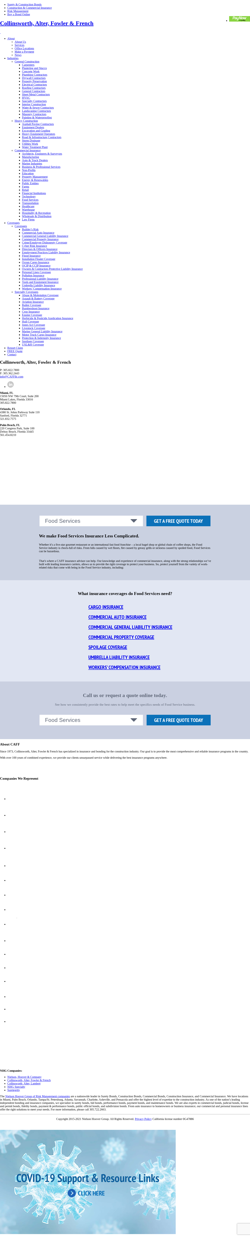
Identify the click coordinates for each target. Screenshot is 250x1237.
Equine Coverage (32, 315)
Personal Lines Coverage (36, 272)
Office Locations (24, 48)
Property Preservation (34, 81)
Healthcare (28, 206)
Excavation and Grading (36, 130)
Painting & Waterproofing (37, 117)
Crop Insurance (31, 311)
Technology (29, 196)
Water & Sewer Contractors (38, 107)
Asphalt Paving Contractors (38, 124)
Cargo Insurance (105, 606)
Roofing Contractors (34, 87)
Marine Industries (32, 163)
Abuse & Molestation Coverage (40, 295)
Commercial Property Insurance (40, 239)
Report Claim (15, 347)
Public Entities (30, 183)
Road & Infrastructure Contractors (41, 137)
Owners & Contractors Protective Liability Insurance (52, 268)
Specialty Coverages (26, 291)
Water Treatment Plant (35, 147)
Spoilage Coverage (33, 341)
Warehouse (28, 209)
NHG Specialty (16, 1086)
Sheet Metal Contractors (36, 94)
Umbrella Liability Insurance (38, 285)
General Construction (27, 61)
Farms (25, 186)
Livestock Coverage (33, 328)
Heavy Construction (26, 120)
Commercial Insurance (28, 150)
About (11, 38)
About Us (20, 41)
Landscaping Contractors (36, 110)
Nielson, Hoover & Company (24, 1076)
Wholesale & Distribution (36, 216)
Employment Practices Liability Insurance (46, 252)
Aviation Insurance (33, 301)
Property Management (35, 176)
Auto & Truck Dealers (35, 160)
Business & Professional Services (41, 166)
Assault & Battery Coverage (38, 298)
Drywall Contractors (34, 78)
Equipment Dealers (33, 127)
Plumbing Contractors (34, 74)
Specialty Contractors (34, 101)
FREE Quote (15, 351)
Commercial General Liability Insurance (45, 236)
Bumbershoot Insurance (35, 308)
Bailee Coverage (31, 305)
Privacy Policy (143, 1119)
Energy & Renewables (35, 180)
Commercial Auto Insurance (38, 232)
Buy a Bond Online (18, 14)
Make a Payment (24, 51)
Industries (12, 58)
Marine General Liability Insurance (42, 331)
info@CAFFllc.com (11, 376)
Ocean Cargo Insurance (35, 262)
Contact (11, 354)
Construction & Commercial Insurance (29, 7)
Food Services (30, 199)
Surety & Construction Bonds (24, 4)
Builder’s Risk (30, 229)
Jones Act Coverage (33, 324)
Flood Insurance (31, 255)
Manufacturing (30, 157)
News (18, 55)
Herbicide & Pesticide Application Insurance (47, 318)
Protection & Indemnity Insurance (41, 338)
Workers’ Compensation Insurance (42, 288)
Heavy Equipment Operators (38, 133)
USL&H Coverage (33, 344)
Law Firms (28, 219)
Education (28, 173)
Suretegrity (13, 1090)
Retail (25, 189)
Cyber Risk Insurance (34, 245)
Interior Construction (34, 104)
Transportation (30, 203)
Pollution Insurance (33, 275)
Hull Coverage (30, 321)
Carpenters (28, 64)
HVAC (26, 97)
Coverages (13, 222)
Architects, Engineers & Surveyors (42, 153)
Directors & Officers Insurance (39, 249)
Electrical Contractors (34, 84)
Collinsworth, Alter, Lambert (23, 1083)
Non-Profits (29, 170)
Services (19, 45)
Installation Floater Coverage (38, 259)
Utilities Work (30, 143)
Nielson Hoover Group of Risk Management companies (37, 1096)
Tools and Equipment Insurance (40, 282)
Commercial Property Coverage (121, 637)
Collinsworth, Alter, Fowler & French (47, 23)
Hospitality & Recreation (36, 212)
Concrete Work (31, 71)
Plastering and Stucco (34, 68)
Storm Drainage (31, 140)
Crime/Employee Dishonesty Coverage (44, 242)
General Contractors (33, 91)
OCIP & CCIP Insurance (36, 265)
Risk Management (17, 11)
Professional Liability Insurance (40, 278)
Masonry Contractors (34, 114)
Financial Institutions (34, 193)
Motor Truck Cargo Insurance (39, 334)
